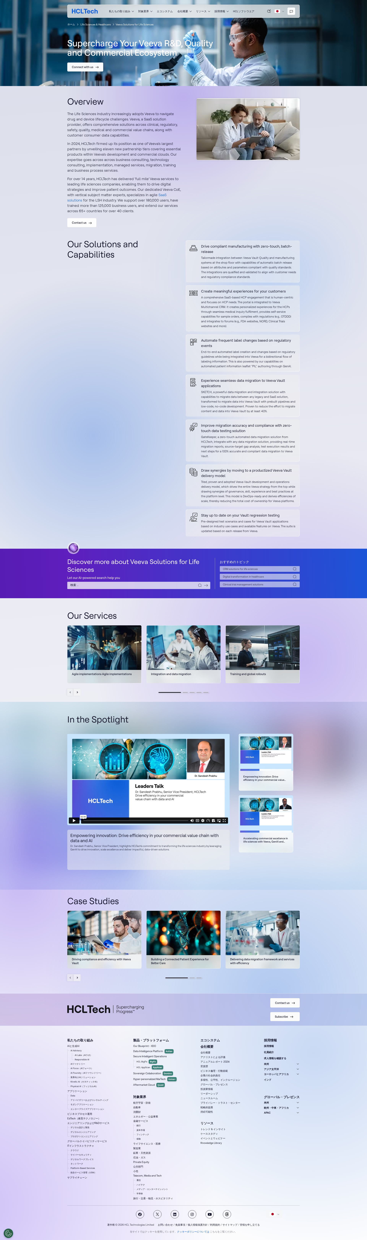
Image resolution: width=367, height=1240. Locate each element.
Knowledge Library (211, 1142)
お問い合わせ (165, 1224)
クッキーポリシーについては (193, 1231)
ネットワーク (77, 1163)
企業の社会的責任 (210, 1075)
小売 (135, 1171)
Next (77, 692)
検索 (269, 11)
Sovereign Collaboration (152, 1073)
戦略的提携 (207, 1107)
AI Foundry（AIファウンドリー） (86, 1073)
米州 (266, 1063)
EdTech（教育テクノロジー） (84, 1118)
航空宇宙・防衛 (142, 1102)
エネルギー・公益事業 (145, 1116)
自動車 (137, 1107)
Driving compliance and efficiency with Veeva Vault (101, 961)
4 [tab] (199, 692)
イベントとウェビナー (213, 1138)
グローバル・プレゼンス (214, 1084)
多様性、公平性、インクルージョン (220, 1079)
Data (73, 1095)
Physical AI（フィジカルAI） (84, 1086)
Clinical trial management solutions (243, 584)
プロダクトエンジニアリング (84, 1136)
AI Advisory (76, 1050)
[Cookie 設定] (8, 1233)
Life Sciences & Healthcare (95, 24)
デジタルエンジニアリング (83, 1132)
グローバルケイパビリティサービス (87, 1141)
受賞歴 (204, 1066)
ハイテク (140, 1184)
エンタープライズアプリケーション (87, 1109)
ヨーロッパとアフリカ (276, 1074)
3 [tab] (192, 692)
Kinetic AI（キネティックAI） (85, 1081)
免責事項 (180, 1224)
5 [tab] (206, 692)
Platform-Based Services (83, 1168)
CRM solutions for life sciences (240, 568)
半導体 (139, 1193)
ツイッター (157, 1214)
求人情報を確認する (275, 1058)
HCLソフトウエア (243, 11)
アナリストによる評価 (213, 1057)
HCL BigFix (146, 1061)
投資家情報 (207, 1088)
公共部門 (138, 1166)
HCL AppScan (149, 1067)
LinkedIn (175, 1214)
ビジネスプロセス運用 (79, 1113)
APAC (267, 1112)
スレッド (227, 1214)
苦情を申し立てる (250, 1224)
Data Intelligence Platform (152, 1051)
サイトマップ (229, 1224)
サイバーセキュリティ (81, 1154)
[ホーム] (85, 11)
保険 (138, 1139)
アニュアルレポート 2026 (215, 1061)
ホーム (71, 24)
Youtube (209, 1214)
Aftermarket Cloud (148, 1084)
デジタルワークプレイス (82, 1159)
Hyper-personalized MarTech (154, 1079)
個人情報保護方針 (198, 1224)
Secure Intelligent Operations (150, 1056)
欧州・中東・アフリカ (276, 1107)
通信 (138, 1180)
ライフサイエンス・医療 (147, 1143)
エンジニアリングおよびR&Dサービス (88, 1123)
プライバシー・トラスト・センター (220, 1102)
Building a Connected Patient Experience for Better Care (180, 961)
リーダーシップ (209, 1093)
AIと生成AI (73, 1045)
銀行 (138, 1125)
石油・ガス (139, 1157)
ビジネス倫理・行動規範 (214, 1070)
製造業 (137, 1148)
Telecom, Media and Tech (147, 1175)
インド (267, 1079)
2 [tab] (185, 692)
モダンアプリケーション (82, 1104)
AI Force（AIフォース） (82, 1068)
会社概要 (205, 1052)
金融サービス (140, 1120)
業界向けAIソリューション (83, 1077)
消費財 (137, 1111)
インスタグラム (192, 1214)
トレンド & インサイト (213, 1129)
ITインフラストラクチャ (80, 1145)
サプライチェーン (77, 1177)
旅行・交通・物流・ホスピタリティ (153, 1198)
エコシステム (165, 11)
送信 (206, 585)
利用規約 (215, 1224)
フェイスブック (140, 1214)
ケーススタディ (209, 1133)
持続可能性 (207, 1111)
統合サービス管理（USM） (83, 1172)
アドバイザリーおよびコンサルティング (89, 1100)
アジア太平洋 (271, 1069)
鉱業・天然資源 (142, 1152)
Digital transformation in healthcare (243, 576)
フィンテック (142, 1134)
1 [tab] (169, 692)
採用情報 (269, 1045)
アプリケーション (77, 1091)
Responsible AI (82, 1059)
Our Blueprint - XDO (144, 1045)
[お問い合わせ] (291, 11)
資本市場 (140, 1130)
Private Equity (141, 1162)
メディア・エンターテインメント (152, 1189)
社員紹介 (269, 1052)
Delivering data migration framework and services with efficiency (262, 961)
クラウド (75, 1150)
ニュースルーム (209, 1098)
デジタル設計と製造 (80, 1127)
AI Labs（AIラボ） (83, 1055)
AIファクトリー (78, 1064)
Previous (70, 692)
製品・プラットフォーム (151, 1040)
